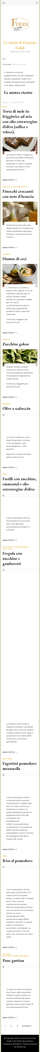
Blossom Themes (22, 1044)
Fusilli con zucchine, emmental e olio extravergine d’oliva (20, 484)
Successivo (26, 1026)
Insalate (6, 187)
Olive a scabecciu (16, 408)
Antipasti (7, 254)
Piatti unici (7, 549)
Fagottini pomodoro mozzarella (20, 766)
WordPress (21, 1047)
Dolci (5, 107)
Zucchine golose (16, 344)
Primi (5, 474)
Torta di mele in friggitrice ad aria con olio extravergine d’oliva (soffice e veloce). (20, 121)
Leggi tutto (9, 180)
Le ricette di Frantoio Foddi (20, 45)
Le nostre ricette (20, 187)
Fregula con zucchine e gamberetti (12, 558)
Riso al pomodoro (17, 860)
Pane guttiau (13, 960)
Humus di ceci (14, 258)
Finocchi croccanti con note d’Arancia (18, 194)
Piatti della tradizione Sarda (16, 547)
